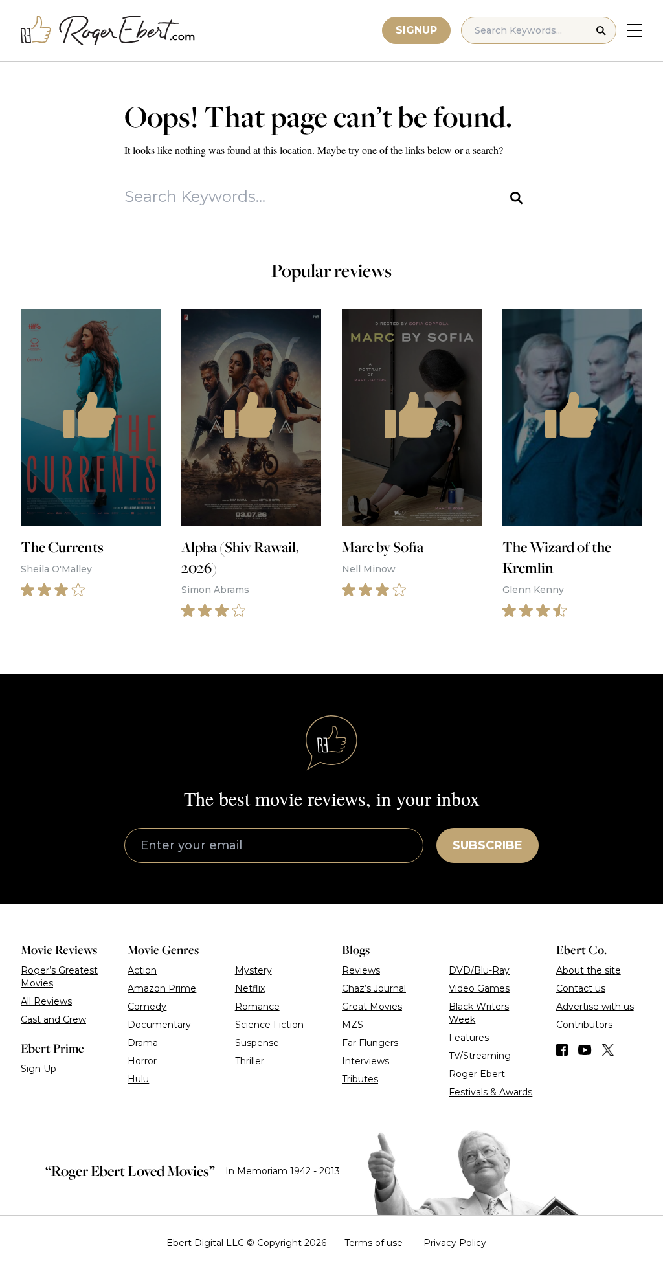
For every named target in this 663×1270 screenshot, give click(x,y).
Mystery (253, 970)
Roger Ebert (477, 1074)
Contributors (584, 1024)
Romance (257, 1006)
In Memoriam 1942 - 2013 (282, 1171)
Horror (142, 1061)
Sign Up (38, 1069)
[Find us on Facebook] (562, 1050)
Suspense (257, 1043)
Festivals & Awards (490, 1092)
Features (469, 1037)
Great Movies (372, 1006)
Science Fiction (269, 1024)
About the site (588, 970)
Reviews (361, 970)
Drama (143, 1043)
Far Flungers (370, 1043)
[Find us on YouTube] (585, 1050)
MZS (352, 1024)
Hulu (138, 1079)
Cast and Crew (53, 1019)
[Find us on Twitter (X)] (608, 1050)
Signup (416, 30)
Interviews (365, 1061)
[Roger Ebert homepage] (108, 31)
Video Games (479, 988)
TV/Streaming (480, 1056)
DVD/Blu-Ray (479, 970)
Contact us (580, 988)
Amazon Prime (162, 988)
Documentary (159, 1024)
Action (142, 970)
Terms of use (373, 1243)
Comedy (147, 1006)
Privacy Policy (454, 1243)
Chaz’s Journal (374, 988)
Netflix (250, 988)
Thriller (249, 1061)
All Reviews (46, 1001)
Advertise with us (595, 1006)
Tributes (360, 1079)
